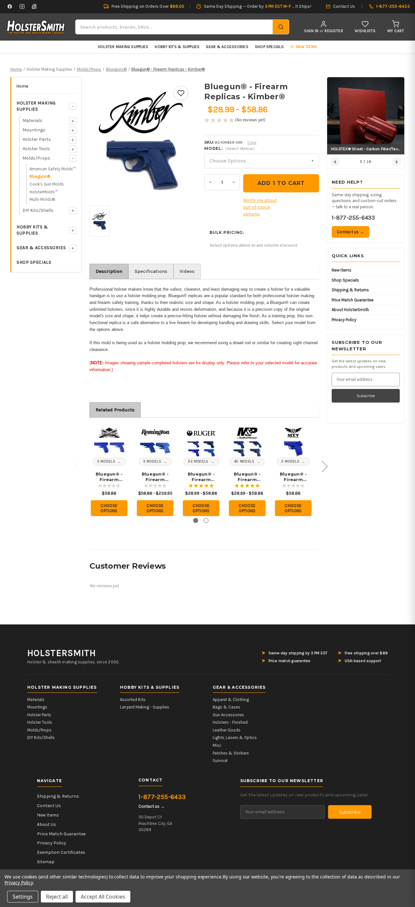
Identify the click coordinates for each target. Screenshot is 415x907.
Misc (217, 745)
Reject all (57, 896)
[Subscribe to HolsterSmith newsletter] (34, 6)
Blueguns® (40, 176)
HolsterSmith (61, 653)
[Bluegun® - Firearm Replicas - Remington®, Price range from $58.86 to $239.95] (155, 441)
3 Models (106, 461)
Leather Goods (227, 730)
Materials (32, 120)
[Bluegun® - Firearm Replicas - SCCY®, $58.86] (293, 441)
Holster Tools (36, 148)
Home (22, 86)
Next (324, 466)
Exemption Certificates (61, 852)
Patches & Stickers (231, 753)
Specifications (151, 271)
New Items (341, 270)
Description (109, 271)
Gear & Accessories (227, 46)
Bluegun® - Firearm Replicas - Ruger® (201, 476)
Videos (187, 271)
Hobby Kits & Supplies (177, 46)
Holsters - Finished (230, 722)
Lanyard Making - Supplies (144, 707)
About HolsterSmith (350, 309)
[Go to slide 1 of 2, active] (195, 520)
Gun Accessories (228, 714)
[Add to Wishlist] (181, 93)
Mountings (33, 130)
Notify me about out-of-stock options (260, 207)
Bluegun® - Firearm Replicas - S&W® (247, 476)
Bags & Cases (226, 707)
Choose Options (109, 508)
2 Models (290, 461)
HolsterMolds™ (44, 191)
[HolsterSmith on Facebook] (9, 6)
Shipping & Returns (350, 289)
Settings (23, 896)
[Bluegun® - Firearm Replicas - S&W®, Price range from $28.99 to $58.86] (247, 441)
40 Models (244, 461)
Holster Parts (36, 139)
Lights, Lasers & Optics (235, 737)
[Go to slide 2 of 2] (206, 520)
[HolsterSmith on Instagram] (22, 6)
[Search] (281, 27)
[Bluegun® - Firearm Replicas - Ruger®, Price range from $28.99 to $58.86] (201, 441)
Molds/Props (36, 158)
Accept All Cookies (103, 896)
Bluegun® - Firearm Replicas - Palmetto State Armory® (109, 476)
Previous (77, 466)
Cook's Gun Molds (47, 184)
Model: (229, 148)
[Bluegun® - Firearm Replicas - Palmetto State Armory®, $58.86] (109, 441)
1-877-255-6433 (353, 217)
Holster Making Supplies (123, 46)
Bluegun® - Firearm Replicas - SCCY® (293, 476)
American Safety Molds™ (53, 168)
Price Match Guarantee (353, 299)
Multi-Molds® (42, 199)
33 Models (198, 461)
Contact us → (350, 231)
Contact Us (49, 805)
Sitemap (45, 862)
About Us (46, 824)
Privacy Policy (344, 319)
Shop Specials (269, 46)
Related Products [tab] (115, 410)
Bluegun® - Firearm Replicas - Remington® (155, 476)
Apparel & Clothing (231, 699)
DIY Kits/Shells (37, 210)
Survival (220, 760)
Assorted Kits (133, 699)
